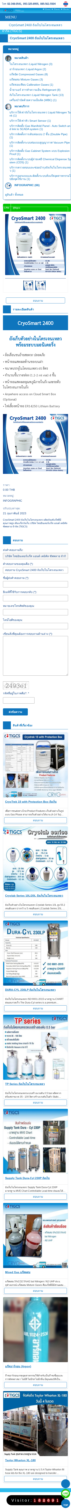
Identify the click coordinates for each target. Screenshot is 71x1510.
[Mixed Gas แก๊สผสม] (35, 1236)
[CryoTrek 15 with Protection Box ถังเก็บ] (35, 766)
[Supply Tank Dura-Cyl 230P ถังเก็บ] (35, 1142)
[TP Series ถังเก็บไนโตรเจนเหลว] (35, 1048)
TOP (65, 1505)
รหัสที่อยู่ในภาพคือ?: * (16, 693)
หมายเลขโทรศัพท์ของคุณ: (19, 605)
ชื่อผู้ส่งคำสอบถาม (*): (16, 578)
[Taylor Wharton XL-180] (35, 1424)
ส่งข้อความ (15, 711)
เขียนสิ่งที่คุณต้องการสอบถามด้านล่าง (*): (28, 633)
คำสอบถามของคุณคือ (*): (18, 563)
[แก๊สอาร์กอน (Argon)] (35, 1330)
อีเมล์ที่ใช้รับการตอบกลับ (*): (20, 592)
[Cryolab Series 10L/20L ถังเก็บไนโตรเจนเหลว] (35, 859)
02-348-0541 (14, 4)
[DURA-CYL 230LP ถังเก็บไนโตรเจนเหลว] (35, 954)
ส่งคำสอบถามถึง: (13, 550)
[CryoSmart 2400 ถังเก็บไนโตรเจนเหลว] (66, 4)
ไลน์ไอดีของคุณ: (13, 620)
